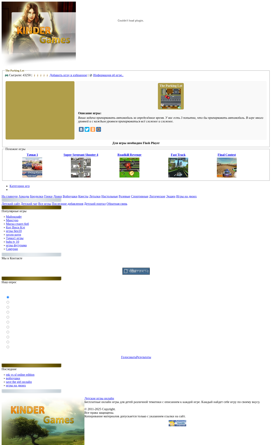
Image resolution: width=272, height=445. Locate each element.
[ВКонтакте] (81, 129)
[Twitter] (87, 129)
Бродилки (36, 196)
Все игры (44, 203)
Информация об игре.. (108, 75)
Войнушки (70, 196)
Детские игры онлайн (99, 398)
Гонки (48, 196)
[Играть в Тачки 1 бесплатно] (32, 176)
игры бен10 (14, 231)
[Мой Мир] (98, 129)
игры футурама (16, 245)
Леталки (95, 196)
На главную (10, 196)
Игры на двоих (186, 196)
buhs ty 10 (12, 241)
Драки (57, 196)
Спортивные (139, 196)
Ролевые (124, 196)
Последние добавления (67, 203)
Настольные (109, 196)
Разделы (15, 189)
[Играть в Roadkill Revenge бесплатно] (129, 176)
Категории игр (20, 186)
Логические (157, 196)
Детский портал (95, 203)
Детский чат (29, 203)
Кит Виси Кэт (15, 227)
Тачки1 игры (14, 238)
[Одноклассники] (92, 129)
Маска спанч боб (17, 223)
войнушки (13, 378)
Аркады (24, 196)
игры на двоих (16, 385)
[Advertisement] (39, 110)
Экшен (170, 196)
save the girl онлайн (19, 382)
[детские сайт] (177, 425)
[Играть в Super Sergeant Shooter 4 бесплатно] (81, 176)
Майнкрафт (14, 216)
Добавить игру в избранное (68, 75)
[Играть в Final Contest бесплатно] (227, 176)
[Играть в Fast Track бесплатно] (178, 176)
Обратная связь (117, 203)
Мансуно (12, 220)
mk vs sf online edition (20, 374)
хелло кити (13, 234)
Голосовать (128, 357)
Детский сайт (11, 203)
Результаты (143, 357)
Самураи (12, 249)
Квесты (83, 196)
